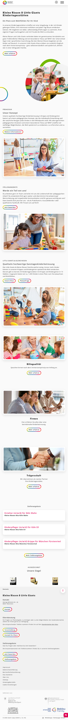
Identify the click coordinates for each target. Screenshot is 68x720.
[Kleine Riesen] (8, 2)
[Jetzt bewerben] (66, 715)
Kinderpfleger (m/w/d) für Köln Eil (34, 529)
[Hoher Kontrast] (56, 2)
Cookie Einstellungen (10, 685)
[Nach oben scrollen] (63, 590)
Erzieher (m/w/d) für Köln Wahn (34, 515)
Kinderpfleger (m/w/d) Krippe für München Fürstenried (34, 543)
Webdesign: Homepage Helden (55, 718)
